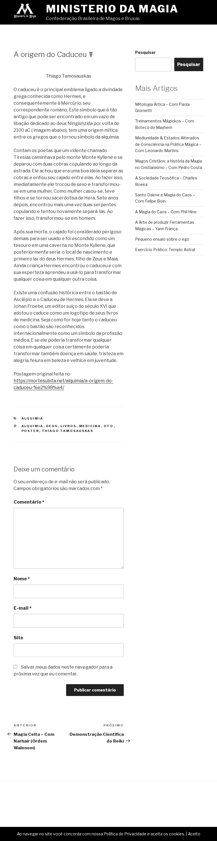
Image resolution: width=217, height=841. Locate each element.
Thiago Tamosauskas (68, 431)
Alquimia (32, 418)
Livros (68, 426)
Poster (30, 431)
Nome (22, 578)
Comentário (29, 502)
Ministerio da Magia (112, 9)
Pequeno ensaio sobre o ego (162, 239)
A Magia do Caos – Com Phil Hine (166, 211)
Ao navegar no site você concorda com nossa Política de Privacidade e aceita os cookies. (101, 833)
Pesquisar (145, 52)
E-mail (23, 608)
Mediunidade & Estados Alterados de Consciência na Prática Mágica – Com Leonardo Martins (168, 144)
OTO (109, 426)
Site (18, 637)
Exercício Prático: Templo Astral (165, 249)
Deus (52, 426)
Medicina (90, 426)
